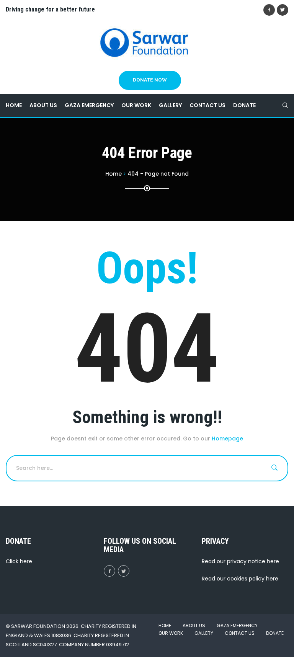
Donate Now (150, 80)
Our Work (136, 105)
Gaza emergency (89, 105)
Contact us (207, 105)
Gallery (170, 105)
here (26, 561)
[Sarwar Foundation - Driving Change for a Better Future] (144, 42)
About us (43, 105)
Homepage (227, 438)
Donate (244, 105)
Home (14, 105)
